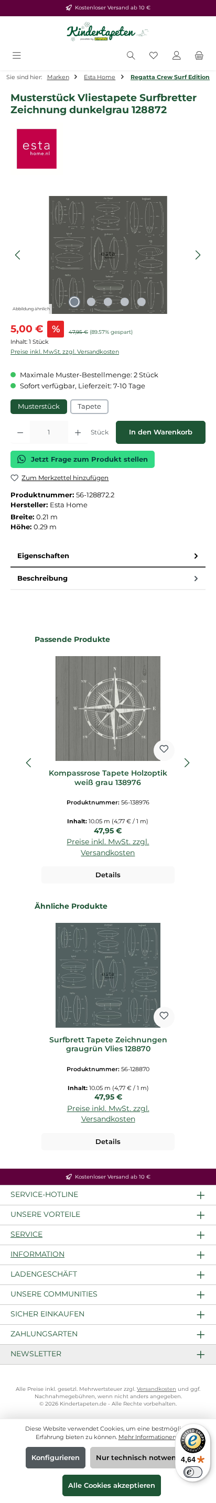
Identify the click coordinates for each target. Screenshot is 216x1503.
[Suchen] (131, 56)
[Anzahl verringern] (20, 432)
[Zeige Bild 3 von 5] (108, 302)
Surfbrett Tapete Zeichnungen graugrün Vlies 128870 (108, 1045)
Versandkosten (156, 1389)
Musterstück (39, 406)
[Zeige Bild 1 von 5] (74, 302)
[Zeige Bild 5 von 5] (141, 302)
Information (37, 1254)
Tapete (89, 406)
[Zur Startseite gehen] (108, 31)
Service (26, 1234)
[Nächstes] (198, 255)
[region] (108, 255)
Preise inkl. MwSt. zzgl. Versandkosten (64, 351)
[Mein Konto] (176, 56)
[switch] (192, 1472)
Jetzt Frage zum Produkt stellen (89, 459)
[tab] (108, 556)
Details (108, 875)
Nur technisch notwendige (144, 1458)
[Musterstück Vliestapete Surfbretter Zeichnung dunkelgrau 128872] (108, 255)
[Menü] (16, 56)
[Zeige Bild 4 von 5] (125, 302)
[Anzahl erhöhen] (78, 432)
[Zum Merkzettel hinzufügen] (164, 750)
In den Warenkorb (160, 432)
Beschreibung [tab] (42, 578)
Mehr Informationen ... (149, 1437)
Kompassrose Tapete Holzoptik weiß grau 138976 (108, 778)
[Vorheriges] (18, 255)
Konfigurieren (55, 1458)
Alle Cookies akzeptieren (111, 1485)
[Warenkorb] (199, 56)
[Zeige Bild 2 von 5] (91, 302)
